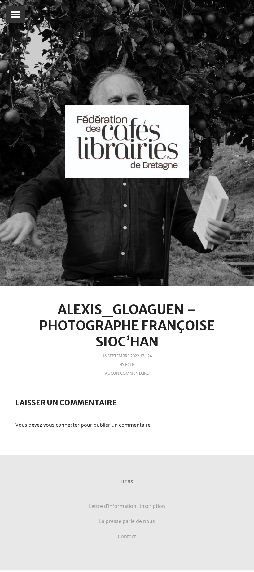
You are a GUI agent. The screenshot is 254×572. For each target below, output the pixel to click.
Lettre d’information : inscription (127, 506)
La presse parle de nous (127, 521)
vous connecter (61, 424)
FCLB (129, 364)
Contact (127, 536)
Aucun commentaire (127, 373)
